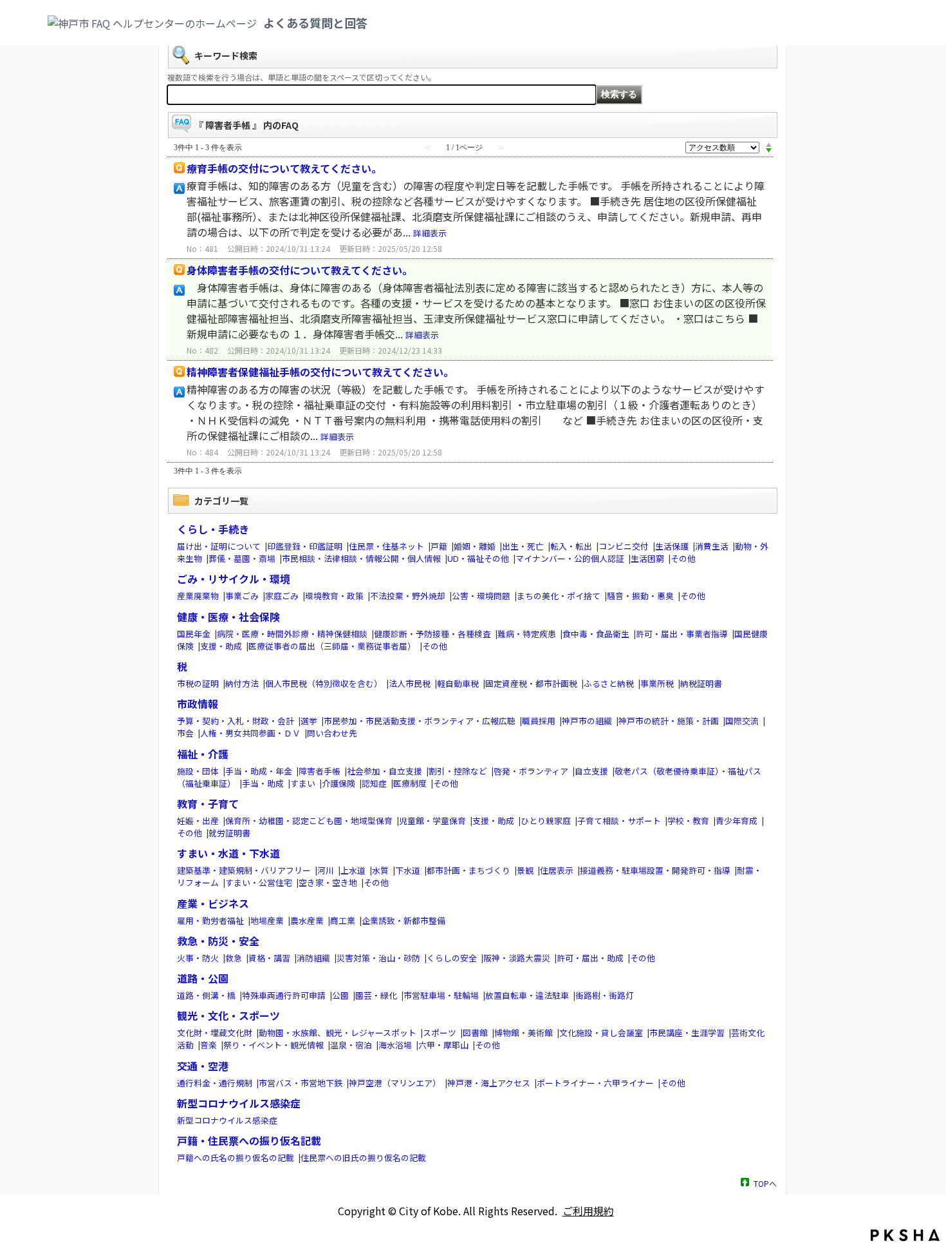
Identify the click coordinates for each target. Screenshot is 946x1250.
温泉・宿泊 (351, 1045)
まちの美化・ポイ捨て (558, 596)
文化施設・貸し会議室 (601, 1032)
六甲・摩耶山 (443, 1045)
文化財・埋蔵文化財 (214, 1032)
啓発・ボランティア (531, 771)
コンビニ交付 (623, 546)
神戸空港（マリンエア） (395, 1083)
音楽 (208, 1045)
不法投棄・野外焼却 (407, 596)
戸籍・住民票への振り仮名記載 (249, 1140)
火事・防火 (198, 958)
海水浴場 (395, 1045)
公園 (340, 995)
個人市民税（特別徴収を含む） (323, 683)
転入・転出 (571, 546)
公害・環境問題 (481, 596)
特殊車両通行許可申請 (284, 995)
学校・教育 (688, 820)
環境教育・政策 (334, 596)
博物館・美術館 (523, 1032)
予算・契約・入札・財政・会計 (235, 721)
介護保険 (338, 783)
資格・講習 (269, 958)
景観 (525, 870)
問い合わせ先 (332, 733)
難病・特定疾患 (526, 634)
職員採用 (538, 721)
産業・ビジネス (213, 903)
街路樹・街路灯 (604, 995)
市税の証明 (198, 683)
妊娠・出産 (198, 820)
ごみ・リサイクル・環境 (233, 578)
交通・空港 (202, 1065)
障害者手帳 (319, 771)
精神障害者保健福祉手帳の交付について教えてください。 (320, 372)
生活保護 (672, 546)
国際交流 (742, 721)
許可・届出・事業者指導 (682, 634)
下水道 (407, 870)
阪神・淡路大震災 (516, 958)
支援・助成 (221, 646)
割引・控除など (458, 771)
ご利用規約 (588, 1210)
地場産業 (267, 920)
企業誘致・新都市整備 (403, 920)
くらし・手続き (213, 529)
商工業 (342, 920)
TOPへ (765, 1183)
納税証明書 (701, 683)
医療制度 (410, 783)
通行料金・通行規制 (214, 1083)
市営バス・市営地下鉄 (300, 1083)
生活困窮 (647, 558)
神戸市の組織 (587, 721)
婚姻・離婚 (475, 546)
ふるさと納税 (609, 683)
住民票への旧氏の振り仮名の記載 (363, 1157)
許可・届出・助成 (590, 958)
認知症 (374, 783)
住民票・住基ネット (386, 546)
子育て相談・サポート (619, 820)
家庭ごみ (282, 596)
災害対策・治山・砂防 (378, 958)
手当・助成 (263, 783)
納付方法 (242, 683)
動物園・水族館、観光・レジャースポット (337, 1032)
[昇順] (769, 144)
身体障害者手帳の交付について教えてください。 (300, 270)
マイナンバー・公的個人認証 (569, 558)
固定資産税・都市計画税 (531, 683)
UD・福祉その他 (478, 558)
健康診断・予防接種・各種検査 (432, 634)
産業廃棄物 (198, 596)
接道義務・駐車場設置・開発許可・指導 (655, 870)
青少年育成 (736, 820)
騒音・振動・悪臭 (640, 596)
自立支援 (591, 771)
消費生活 (711, 546)
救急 (233, 958)
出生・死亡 (523, 546)
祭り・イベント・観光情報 (273, 1045)
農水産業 (307, 920)
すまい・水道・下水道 (228, 853)
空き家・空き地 (328, 882)
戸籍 (439, 546)
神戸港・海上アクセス (488, 1083)
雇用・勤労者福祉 (210, 920)
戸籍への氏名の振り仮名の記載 (235, 1157)
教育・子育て (208, 803)
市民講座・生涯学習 (687, 1032)
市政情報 (197, 703)
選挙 (309, 721)
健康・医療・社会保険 (228, 616)
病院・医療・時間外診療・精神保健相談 (292, 634)
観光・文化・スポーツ (228, 1015)
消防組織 (313, 958)
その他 (683, 558)
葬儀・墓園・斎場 (242, 558)
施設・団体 (198, 771)
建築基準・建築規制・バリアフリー (244, 870)
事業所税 (657, 683)
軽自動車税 (458, 683)
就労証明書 (229, 833)
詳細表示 (430, 233)
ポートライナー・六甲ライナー (595, 1083)
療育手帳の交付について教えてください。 (284, 168)
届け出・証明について (219, 546)
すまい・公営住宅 (258, 882)
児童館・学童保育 (432, 820)
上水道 (353, 870)
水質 (380, 870)
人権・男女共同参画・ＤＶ (250, 733)
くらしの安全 (452, 958)
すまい (302, 783)
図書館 (475, 1032)
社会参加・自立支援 (384, 771)
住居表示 (556, 870)
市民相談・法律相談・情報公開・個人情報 (361, 558)
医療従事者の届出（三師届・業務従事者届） (332, 646)
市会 (185, 733)
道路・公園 (202, 978)
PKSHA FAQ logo (905, 1235)
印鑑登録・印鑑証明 (304, 546)
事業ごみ (242, 596)
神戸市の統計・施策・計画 (668, 721)
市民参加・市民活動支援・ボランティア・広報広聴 (419, 721)
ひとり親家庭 (546, 820)
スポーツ (439, 1032)
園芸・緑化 (376, 995)
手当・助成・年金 (258, 771)
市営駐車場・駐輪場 (441, 995)
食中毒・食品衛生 (595, 634)
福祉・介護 (202, 754)
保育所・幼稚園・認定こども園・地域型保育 (309, 820)
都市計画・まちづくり (468, 870)
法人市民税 (410, 683)
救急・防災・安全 (218, 940)
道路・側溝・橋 (206, 995)
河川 (325, 870)
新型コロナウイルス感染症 (239, 1103)
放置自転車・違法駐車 (527, 995)
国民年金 (193, 634)
